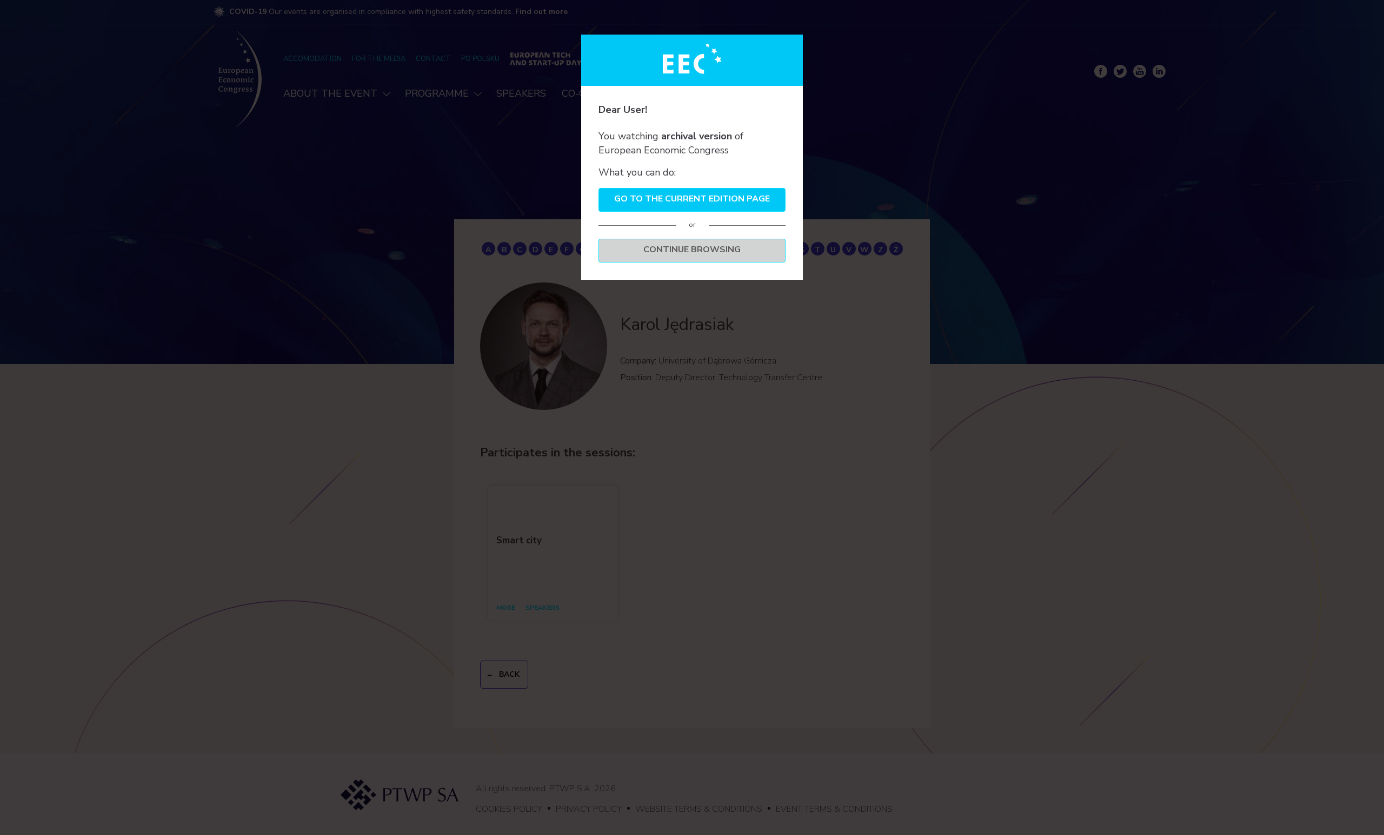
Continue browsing (692, 249)
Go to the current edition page (692, 199)
